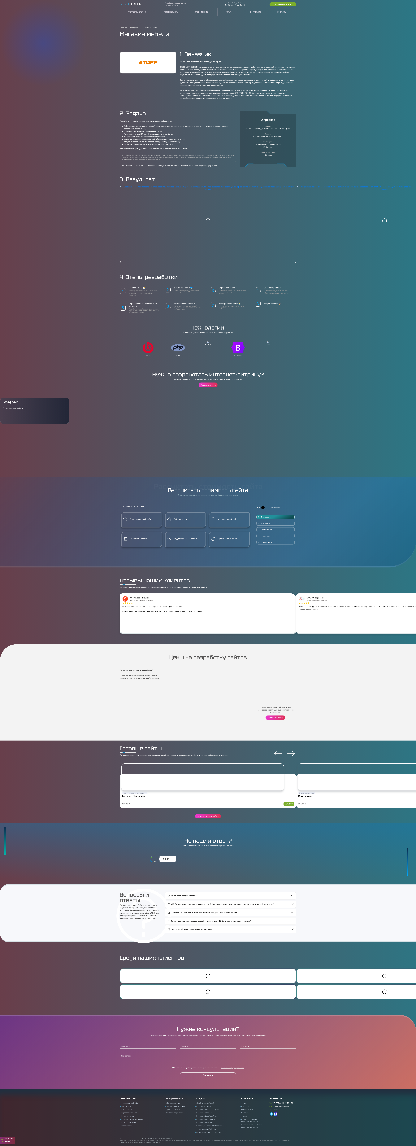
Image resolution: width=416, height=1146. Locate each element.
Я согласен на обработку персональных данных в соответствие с (209, 1068)
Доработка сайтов (173, 1109)
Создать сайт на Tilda (129, 1122)
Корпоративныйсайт (137, 708)
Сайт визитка (126, 1106)
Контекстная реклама (174, 1113)
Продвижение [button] (201, 12)
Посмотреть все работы (13, 408)
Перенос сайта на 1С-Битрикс (207, 1109)
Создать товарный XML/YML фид (208, 1132)
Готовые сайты (171, 12)
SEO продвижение (173, 1103)
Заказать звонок (208, 385)
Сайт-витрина (126, 1109)
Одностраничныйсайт (183, 676)
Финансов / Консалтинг (134, 796)
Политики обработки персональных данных (249, 1120)
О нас (243, 1103)
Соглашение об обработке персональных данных (251, 1126)
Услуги (200, 1098)
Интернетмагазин (178, 708)
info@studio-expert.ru (281, 1106)
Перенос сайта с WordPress (206, 1116)
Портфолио (255, 12)
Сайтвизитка (223, 676)
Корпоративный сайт (129, 1113)
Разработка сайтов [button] (137, 12)
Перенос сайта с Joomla (205, 1119)
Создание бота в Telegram (206, 1129)
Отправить (208, 1075)
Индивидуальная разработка (132, 1119)
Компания (247, 1098)
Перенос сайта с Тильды (205, 1122)
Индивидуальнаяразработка (228, 708)
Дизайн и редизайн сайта (205, 1103)
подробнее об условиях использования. (147, 1142)
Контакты (276, 1098)
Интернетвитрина (268, 676)
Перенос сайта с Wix (204, 1113)
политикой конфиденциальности (232, 1068)
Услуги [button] (229, 12)
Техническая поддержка (175, 1106)
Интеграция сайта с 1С (204, 1106)
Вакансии (244, 1113)
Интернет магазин (128, 1116)
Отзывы (244, 1116)
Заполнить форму (275, 718)
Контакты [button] (282, 12)
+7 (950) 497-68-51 (235, 4)
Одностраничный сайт (129, 1103)
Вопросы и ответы (248, 1109)
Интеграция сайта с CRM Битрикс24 (209, 1126)
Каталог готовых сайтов (208, 816)
